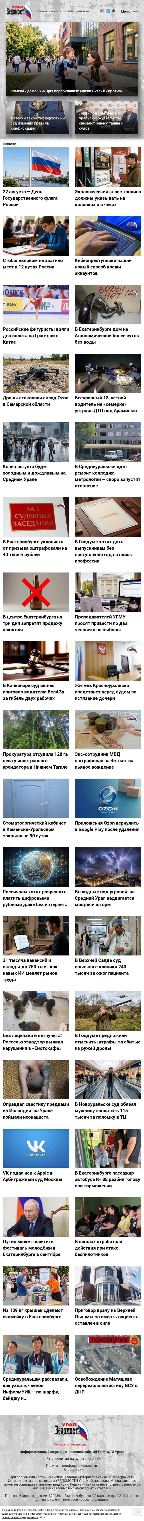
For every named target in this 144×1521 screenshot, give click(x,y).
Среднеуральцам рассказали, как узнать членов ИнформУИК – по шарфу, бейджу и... (35, 1388)
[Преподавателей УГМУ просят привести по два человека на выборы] (108, 592)
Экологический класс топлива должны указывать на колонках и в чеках (108, 197)
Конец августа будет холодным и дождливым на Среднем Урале (34, 472)
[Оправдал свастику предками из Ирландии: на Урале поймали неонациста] (36, 1079)
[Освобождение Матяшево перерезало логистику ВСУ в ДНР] (108, 1354)
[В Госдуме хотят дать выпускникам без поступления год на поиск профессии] (108, 517)
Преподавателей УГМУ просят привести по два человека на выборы (101, 623)
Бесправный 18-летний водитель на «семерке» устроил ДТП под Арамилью (106, 403)
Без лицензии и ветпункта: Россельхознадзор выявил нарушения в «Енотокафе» (33, 1041)
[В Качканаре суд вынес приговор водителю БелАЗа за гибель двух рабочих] (36, 661)
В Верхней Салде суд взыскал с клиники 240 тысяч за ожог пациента (102, 966)
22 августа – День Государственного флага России (30, 197)
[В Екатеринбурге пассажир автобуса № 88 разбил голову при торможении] (108, 1148)
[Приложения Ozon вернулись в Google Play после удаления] (108, 798)
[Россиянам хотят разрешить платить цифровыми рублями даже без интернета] (36, 867)
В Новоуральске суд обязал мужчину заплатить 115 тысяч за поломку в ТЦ (105, 1110)
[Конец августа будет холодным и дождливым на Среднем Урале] (36, 442)
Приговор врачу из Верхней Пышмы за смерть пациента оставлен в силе (107, 1316)
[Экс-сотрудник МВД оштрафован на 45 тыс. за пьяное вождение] (108, 729)
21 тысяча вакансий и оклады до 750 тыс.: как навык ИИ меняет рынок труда (30, 969)
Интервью (83, 11)
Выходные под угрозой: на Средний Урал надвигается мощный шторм (105, 897)
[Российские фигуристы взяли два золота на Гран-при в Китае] (36, 304)
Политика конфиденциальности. (72, 1465)
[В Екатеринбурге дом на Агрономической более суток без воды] (108, 304)
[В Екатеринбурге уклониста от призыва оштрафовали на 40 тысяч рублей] (36, 517)
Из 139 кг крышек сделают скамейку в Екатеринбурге (33, 1313)
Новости (56, 11)
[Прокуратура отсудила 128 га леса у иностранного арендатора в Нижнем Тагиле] (36, 729)
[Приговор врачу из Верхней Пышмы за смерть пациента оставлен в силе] (108, 1285)
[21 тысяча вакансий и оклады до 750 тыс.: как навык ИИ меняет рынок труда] (36, 936)
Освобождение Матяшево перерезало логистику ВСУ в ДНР (106, 1385)
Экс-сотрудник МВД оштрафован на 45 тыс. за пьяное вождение (104, 760)
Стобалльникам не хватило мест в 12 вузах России (33, 263)
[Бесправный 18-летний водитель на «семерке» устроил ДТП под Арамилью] (108, 373)
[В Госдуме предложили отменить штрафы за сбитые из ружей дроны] (108, 1011)
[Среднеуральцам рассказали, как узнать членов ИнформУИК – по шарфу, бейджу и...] (36, 1354)
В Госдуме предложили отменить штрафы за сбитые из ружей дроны (108, 1041)
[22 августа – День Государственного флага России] (36, 167)
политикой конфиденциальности (20, 1517)
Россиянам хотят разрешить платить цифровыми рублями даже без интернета (35, 897)
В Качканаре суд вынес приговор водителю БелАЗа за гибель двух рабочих (33, 691)
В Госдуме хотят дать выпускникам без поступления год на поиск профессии (103, 551)
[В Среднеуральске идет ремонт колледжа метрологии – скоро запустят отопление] (108, 442)
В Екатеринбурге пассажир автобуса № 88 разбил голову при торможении (107, 1179)
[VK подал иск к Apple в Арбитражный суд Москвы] (36, 1148)
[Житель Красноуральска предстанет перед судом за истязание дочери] (108, 661)
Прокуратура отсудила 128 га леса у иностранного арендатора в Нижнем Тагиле (35, 760)
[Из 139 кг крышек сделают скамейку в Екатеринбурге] (36, 1285)
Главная (42, 11)
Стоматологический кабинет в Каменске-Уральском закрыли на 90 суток (34, 829)
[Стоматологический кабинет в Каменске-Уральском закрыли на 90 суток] (36, 798)
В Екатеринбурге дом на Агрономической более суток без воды (107, 335)
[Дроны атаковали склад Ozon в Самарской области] (36, 373)
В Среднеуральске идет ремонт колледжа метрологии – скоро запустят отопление (107, 476)
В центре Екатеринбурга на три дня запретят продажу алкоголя (32, 623)
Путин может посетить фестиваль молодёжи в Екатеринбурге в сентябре (31, 1247)
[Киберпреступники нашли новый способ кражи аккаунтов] (108, 236)
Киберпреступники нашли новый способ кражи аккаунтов (103, 266)
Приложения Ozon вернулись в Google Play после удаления (107, 825)
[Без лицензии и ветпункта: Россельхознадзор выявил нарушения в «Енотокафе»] (36, 1011)
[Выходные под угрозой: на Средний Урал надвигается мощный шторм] (108, 867)
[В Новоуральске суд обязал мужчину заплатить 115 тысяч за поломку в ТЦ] (108, 1079)
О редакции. (74, 1469)
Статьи (69, 11)
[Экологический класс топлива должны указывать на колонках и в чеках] (108, 167)
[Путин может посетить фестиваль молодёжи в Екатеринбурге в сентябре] (36, 1217)
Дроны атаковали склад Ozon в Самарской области (35, 400)
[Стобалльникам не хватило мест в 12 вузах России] (36, 236)
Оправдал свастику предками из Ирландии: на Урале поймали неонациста (36, 1110)
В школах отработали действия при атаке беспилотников (98, 1247)
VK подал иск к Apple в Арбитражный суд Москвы (32, 1175)
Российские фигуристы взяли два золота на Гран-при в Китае (36, 335)
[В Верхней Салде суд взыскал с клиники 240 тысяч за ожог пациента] (108, 936)
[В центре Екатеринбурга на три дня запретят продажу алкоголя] (36, 592)
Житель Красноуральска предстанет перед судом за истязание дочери (105, 691)
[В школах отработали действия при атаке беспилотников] (108, 1217)
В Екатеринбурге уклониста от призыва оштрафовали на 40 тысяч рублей (35, 547)
